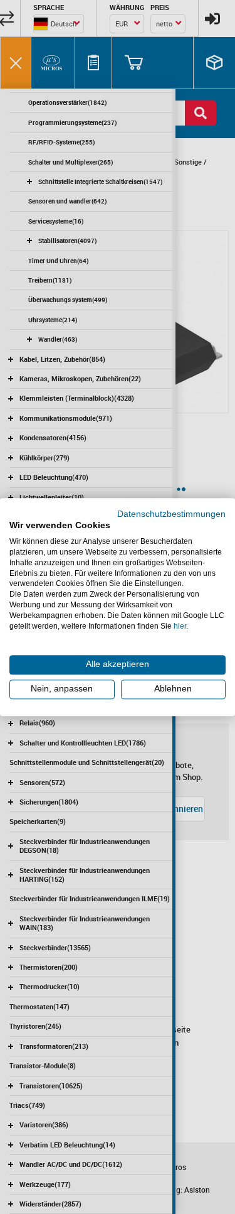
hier (180, 626)
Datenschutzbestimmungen (171, 514)
